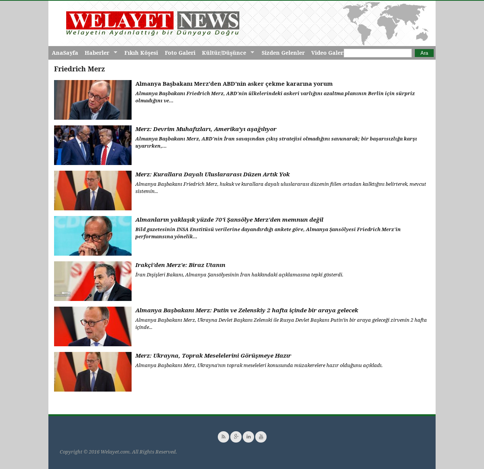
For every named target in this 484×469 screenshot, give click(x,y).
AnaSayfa (65, 52)
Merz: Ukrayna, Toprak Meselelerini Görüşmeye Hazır (213, 355)
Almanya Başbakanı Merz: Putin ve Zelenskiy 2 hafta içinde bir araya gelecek (246, 310)
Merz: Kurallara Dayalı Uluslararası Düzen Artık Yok (212, 174)
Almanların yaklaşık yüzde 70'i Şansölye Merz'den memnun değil (229, 219)
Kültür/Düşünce (222, 53)
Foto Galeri (180, 52)
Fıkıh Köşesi (141, 52)
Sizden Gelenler (283, 52)
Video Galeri (328, 52)
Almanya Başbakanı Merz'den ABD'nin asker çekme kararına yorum (234, 83)
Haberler (95, 53)
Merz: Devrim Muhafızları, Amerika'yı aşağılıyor (205, 129)
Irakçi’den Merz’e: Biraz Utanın (180, 264)
